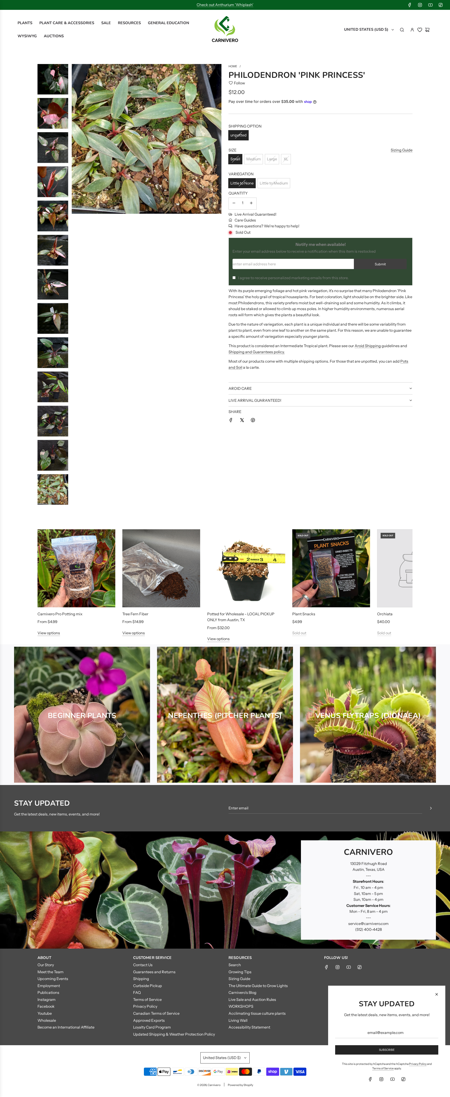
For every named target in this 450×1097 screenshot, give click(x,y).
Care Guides (245, 220)
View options (49, 633)
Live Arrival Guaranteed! (255, 214)
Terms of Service (383, 1068)
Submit (380, 264)
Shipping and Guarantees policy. (257, 351)
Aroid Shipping (368, 345)
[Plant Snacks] (331, 568)
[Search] (402, 30)
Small (235, 159)
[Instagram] (420, 5)
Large (272, 159)
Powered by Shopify (240, 1085)
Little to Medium (274, 183)
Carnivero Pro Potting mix (60, 614)
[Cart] (427, 30)
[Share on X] (242, 421)
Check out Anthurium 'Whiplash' (225, 4)
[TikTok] (440, 5)
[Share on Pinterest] (253, 421)
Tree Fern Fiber (135, 614)
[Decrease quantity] (234, 203)
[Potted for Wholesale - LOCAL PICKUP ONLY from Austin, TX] (246, 568)
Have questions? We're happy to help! (267, 226)
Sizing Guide (401, 150)
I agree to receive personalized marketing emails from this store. (293, 277)
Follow (239, 83)
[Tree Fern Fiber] (161, 568)
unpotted (238, 135)
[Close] (436, 994)
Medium (253, 159)
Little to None (242, 183)
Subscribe (387, 1050)
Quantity (238, 193)
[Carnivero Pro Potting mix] (76, 568)
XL (286, 159)
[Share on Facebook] (231, 421)
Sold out (299, 633)
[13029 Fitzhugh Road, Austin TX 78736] (225, 890)
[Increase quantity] (251, 203)
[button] (46, 586)
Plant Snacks (303, 614)
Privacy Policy (418, 1064)
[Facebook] (410, 5)
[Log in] (412, 30)
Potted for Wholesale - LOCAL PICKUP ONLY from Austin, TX (240, 617)
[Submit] (431, 808)
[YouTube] (430, 5)
